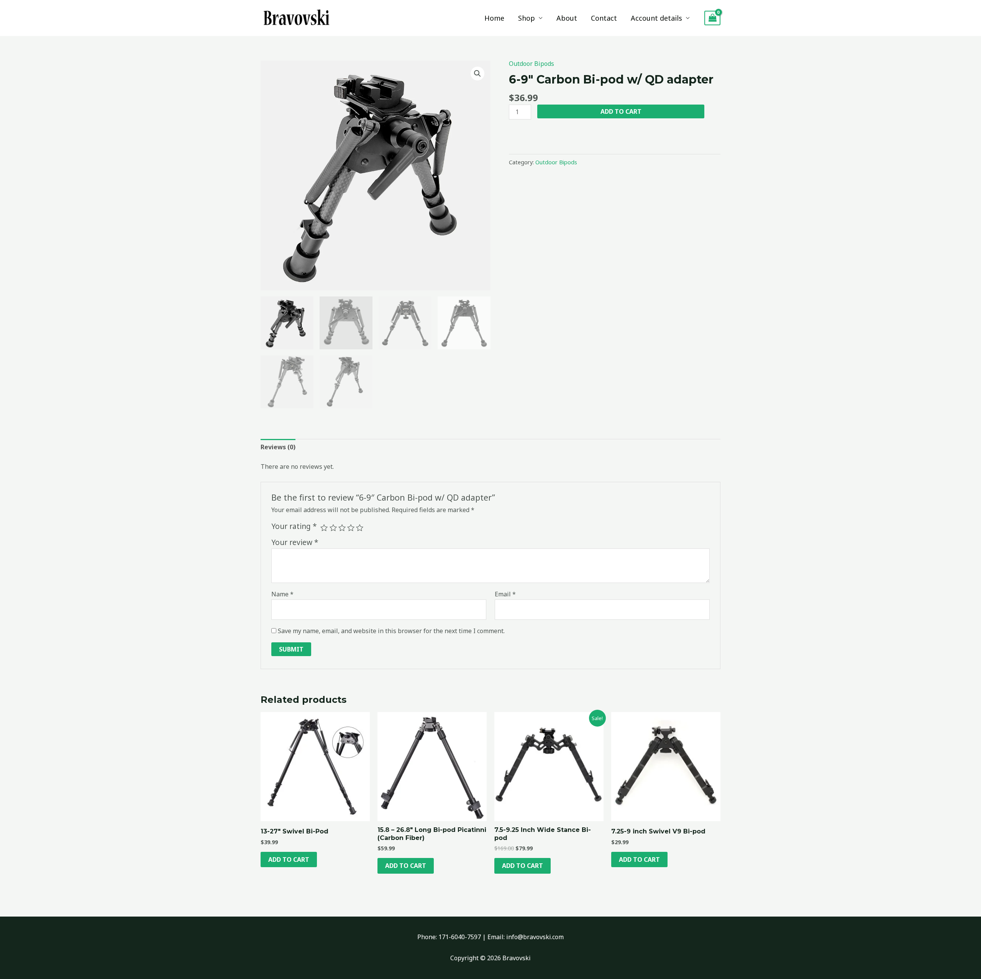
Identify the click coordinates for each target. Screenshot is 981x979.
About (566, 18)
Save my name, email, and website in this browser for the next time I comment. (391, 631)
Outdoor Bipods (531, 63)
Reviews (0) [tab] (278, 447)
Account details (656, 18)
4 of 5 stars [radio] (350, 527)
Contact (604, 18)
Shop (526, 18)
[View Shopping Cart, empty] (712, 18)
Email (505, 594)
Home (494, 18)
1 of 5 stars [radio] (324, 527)
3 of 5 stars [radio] (342, 527)
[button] (477, 73)
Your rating (294, 526)
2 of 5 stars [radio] (333, 527)
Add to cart (620, 111)
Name (282, 594)
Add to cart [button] (288, 859)
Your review (294, 542)
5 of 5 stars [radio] (359, 527)
